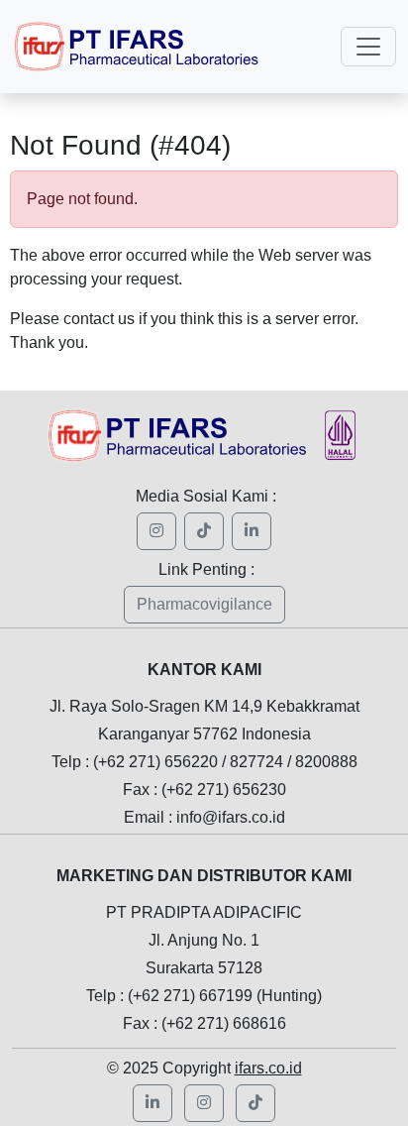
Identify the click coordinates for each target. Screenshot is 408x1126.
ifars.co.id (268, 1068)
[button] (204, 1103)
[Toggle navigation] (368, 46)
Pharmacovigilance (204, 604)
